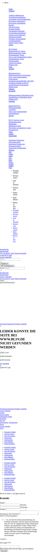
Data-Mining (8, 442)
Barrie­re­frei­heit (9, 444)
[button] (21, 3)
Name (2, 503)
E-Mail (3, 509)
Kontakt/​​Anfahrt (10, 432)
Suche (2, 268)
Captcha (3, 539)
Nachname (23, 507)
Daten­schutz (8, 440)
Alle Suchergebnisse (7, 266)
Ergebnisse (4, 263)
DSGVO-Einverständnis (9, 516)
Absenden (4, 551)
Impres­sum (8, 438)
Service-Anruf (9, 434)
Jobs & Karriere (9, 436)
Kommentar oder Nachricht (10, 514)
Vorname (23, 505)
